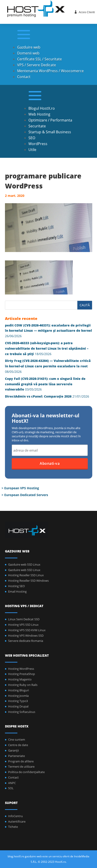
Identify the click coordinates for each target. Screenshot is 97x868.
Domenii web (28, 53)
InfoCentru (15, 816)
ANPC (12, 783)
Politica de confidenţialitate (26, 772)
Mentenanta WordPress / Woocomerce (50, 70)
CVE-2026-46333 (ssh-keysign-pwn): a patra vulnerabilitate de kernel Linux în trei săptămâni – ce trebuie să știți (46, 348)
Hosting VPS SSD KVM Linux (27, 630)
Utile (32, 149)
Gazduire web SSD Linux (24, 564)
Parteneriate (16, 756)
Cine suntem (16, 739)
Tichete (13, 827)
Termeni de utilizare (21, 766)
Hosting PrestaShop (21, 674)
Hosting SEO (16, 586)
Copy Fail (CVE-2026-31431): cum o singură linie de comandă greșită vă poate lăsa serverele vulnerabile (45, 384)
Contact (23, 76)
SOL (11, 788)
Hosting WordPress (21, 669)
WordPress (37, 143)
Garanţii (13, 750)
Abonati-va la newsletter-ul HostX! (45, 418)
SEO (31, 137)
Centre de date (18, 745)
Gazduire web (28, 47)
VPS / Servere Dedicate (36, 64)
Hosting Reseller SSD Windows (28, 581)
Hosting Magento (20, 679)
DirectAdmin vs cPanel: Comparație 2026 (38, 396)
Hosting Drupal (18, 706)
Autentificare (16, 821)
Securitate (37, 126)
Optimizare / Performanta (50, 120)
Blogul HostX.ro (41, 108)
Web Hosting (39, 114)
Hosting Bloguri (18, 690)
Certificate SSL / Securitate (39, 59)
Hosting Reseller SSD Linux (26, 575)
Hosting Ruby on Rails (22, 685)
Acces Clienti (87, 12)
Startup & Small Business (49, 131)
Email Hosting (17, 591)
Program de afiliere (21, 761)
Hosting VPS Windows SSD (26, 635)
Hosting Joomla (18, 696)
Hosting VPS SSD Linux (23, 625)
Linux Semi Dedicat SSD (23, 619)
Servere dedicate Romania (25, 641)
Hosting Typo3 (18, 701)
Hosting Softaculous (21, 712)
